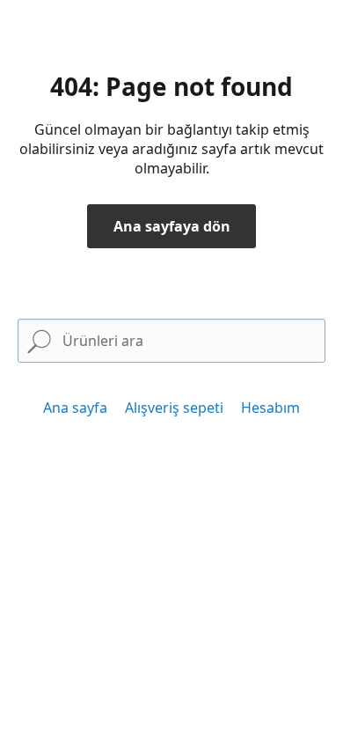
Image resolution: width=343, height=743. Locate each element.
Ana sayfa (75, 407)
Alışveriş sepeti (174, 407)
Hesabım (270, 407)
